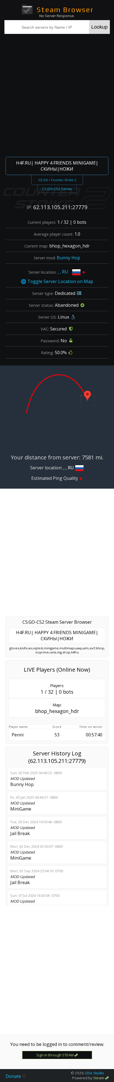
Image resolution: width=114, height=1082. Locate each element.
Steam (99, 1077)
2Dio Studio (94, 1072)
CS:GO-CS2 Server (57, 188)
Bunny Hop (68, 258)
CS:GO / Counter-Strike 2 (57, 180)
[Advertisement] (57, 94)
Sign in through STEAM (55, 1055)
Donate (16, 1076)
